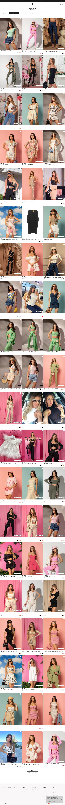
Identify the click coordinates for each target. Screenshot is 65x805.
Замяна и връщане (45, 791)
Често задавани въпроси (25, 789)
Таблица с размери (25, 792)
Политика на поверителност (47, 794)
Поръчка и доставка (46, 789)
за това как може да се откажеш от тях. (52, 801)
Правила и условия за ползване (47, 792)
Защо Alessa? (55, 792)
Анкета (33, 792)
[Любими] (58, 4)
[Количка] (62, 4)
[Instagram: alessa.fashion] (5, 789)
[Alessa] (32, 4)
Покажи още (32, 770)
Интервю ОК (55, 794)
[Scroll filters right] (49, 13)
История (54, 791)
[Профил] (60, 4)
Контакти (23, 791)
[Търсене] (4, 4)
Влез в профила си (35, 789)
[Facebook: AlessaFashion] (3, 789)
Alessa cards (55, 789)
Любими (33, 791)
